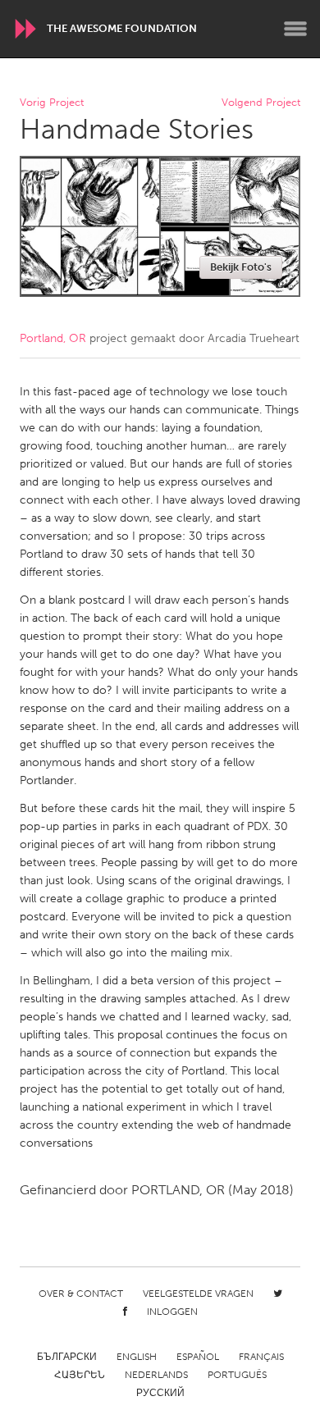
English (137, 1356)
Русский (160, 1393)
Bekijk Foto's (241, 267)
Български (67, 1356)
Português (237, 1374)
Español (197, 1356)
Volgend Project (261, 103)
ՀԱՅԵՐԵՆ (79, 1374)
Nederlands (156, 1374)
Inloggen (172, 1311)
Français (261, 1356)
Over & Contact (81, 1293)
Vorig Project (52, 103)
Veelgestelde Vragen (198, 1293)
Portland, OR (53, 338)
